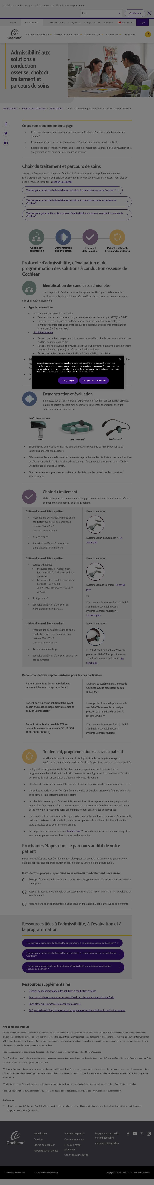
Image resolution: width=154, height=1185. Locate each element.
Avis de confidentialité (84, 372)
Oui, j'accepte (68, 380)
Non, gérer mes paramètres (94, 380)
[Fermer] (120, 359)
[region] (78, 372)
